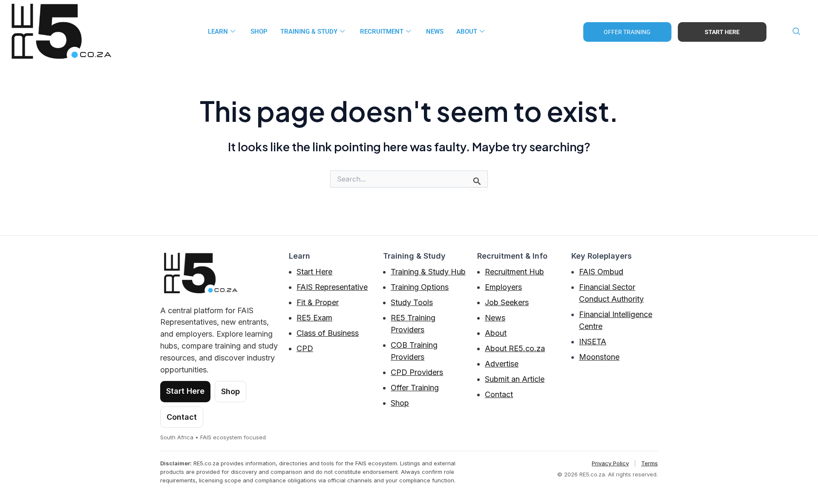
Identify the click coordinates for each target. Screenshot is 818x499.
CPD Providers (417, 372)
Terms (649, 463)
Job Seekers (507, 302)
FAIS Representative (332, 287)
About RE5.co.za (515, 348)
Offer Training (415, 387)
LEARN (218, 31)
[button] (796, 32)
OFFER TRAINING (627, 32)
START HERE (722, 32)
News (495, 317)
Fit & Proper (318, 302)
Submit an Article (514, 379)
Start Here (185, 391)
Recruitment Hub (514, 271)
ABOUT (466, 31)
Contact (182, 416)
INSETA (592, 341)
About (496, 333)
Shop (259, 31)
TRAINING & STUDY (308, 31)
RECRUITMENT (381, 31)
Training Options (420, 287)
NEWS (435, 31)
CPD (305, 348)
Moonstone (599, 356)
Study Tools (412, 302)
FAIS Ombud (601, 271)
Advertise (501, 363)
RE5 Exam (314, 317)
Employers (503, 287)
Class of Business (328, 333)
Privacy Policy (610, 463)
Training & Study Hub (428, 271)
